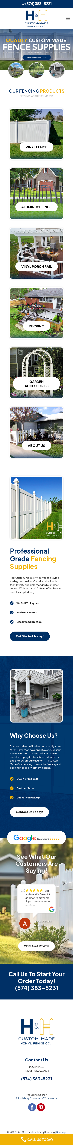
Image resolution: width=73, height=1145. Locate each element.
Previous (13, 909)
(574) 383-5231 (38, 3)
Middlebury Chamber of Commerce (36, 1098)
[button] (36, 603)
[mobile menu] (68, 15)
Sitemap (61, 1132)
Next (60, 909)
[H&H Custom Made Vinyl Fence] (36, 18)
